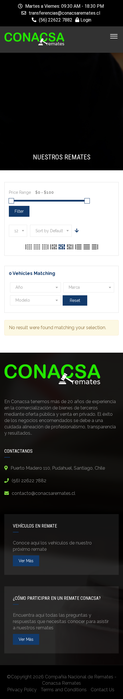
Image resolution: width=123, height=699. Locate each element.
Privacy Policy (22, 689)
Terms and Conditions (64, 689)
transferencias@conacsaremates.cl (64, 13)
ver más (26, 561)
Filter (19, 211)
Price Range (20, 192)
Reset (75, 300)
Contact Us (102, 689)
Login (85, 20)
